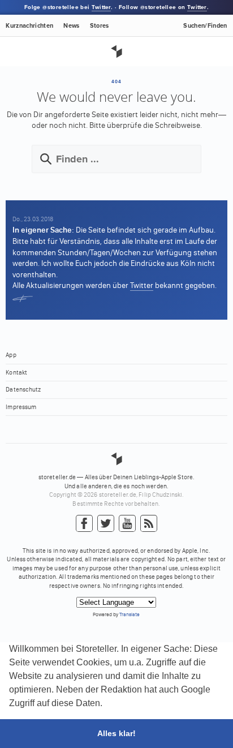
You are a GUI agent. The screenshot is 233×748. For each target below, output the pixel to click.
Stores (99, 25)
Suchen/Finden (205, 25)
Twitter (101, 7)
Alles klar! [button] (116, 733)
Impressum (21, 407)
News (71, 25)
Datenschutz (23, 389)
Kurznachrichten (29, 25)
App (11, 355)
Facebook (84, 524)
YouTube (127, 524)
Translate (129, 614)
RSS (149, 524)
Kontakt (16, 372)
